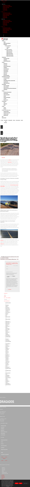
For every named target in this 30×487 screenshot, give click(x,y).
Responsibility (4, 84)
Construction (5, 64)
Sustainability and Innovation (6, 76)
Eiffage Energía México (10, 53)
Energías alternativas (8, 341)
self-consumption (7, 372)
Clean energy (7, 307)
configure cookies (8, 485)
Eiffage (3, 40)
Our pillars (5, 79)
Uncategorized (7, 383)
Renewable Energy (6, 68)
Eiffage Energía (10, 162)
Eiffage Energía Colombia (10, 55)
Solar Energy (5, 72)
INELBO (6, 347)
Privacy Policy (3, 468)
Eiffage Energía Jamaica (10, 54)
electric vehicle (7, 329)
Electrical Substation (6, 75)
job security (6, 354)
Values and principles (6, 94)
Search (2, 125)
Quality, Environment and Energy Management (10, 88)
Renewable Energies (8, 368)
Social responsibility (6, 85)
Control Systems (6, 71)
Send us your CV (6, 99)
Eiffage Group (7, 326)
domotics (6, 313)
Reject (20, 483)
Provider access (5, 8)
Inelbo (7, 48)
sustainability (7, 381)
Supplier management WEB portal (7, 6)
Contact (3, 106)
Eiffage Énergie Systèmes (4, 449)
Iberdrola (10, 159)
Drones (6, 314)
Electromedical (4, 117)
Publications (5, 103)
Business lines (4, 57)
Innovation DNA (6, 81)
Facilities (6, 344)
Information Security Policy (5, 473)
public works (7, 362)
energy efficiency (7, 343)
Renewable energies (6, 58)
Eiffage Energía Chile (9, 50)
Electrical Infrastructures (7, 66)
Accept (16, 483)
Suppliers (6, 379)
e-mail (7, 266)
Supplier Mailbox (5, 17)
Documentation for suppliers (6, 5)
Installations (5, 59)
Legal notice (3, 467)
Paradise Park (2, 243)
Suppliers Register (6, 111)
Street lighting (7, 376)
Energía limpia (7, 340)
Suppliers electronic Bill (6, 7)
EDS (2, 116)
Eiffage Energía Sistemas (7, 43)
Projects (3, 62)
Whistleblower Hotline (4, 472)
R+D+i (6, 365)
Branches (5, 108)
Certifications (5, 89)
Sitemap (2, 478)
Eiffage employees (7, 319)
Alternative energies (8, 302)
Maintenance (5, 63)
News (4, 102)
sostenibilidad (7, 375)
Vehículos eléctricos (8, 384)
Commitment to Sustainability (5, 454)
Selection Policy (6, 93)
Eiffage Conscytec (7, 316)
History (2, 441)
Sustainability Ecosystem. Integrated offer (9, 80)
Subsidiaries (5, 44)
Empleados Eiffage (7, 336)
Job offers (5, 98)
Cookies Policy (3, 469)
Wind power (5, 74)
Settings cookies (25, 483)
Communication (4, 101)
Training (6, 382)
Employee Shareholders (7, 97)
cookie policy (7, 486)
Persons (3, 90)
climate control (7, 308)
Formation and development (7, 92)
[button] (2, 124)
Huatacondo (1, 240)
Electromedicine (6, 70)
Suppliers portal (6, 115)
